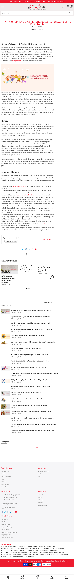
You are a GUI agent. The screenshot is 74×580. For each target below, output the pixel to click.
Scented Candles (32, 546)
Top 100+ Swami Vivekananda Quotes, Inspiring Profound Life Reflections (33, 424)
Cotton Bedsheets (33, 552)
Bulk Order (41, 500)
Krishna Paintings (22, 552)
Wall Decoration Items (46, 552)
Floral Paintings (64, 554)
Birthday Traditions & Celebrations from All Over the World (29, 367)
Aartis (39, 474)
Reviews (40, 502)
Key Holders (14, 550)
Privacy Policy (5, 524)
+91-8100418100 (9, 508)
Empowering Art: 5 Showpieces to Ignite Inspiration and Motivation (31, 310)
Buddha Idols (6, 550)
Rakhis (3, 482)
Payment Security (6, 527)
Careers (40, 497)
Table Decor (31, 550)
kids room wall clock (19, 186)
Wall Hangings (53, 550)
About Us (40, 494)
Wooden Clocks (27, 554)
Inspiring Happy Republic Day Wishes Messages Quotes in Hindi (30, 323)
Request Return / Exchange (9, 532)
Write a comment (46, 302)
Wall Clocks (42, 546)
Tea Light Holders (29, 556)
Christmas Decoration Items (8, 546)
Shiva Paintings (7, 554)
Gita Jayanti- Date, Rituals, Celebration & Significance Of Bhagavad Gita (33, 342)
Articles (34, 30)
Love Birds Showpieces (42, 550)
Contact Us (4, 519)
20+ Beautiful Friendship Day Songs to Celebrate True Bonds (29, 354)
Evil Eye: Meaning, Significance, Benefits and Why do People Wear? (31, 380)
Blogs (39, 476)
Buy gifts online (17, 61)
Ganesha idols (20, 195)
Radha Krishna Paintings (9, 552)
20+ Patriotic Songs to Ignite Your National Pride (26, 348)
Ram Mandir (5, 487)
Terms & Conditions (7, 537)
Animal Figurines (7, 556)
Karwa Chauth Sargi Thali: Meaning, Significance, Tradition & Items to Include (34, 373)
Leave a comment (47, 239)
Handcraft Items (17, 554)
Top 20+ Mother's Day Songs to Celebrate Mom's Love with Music (30, 317)
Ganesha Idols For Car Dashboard (49, 554)
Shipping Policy (6, 535)
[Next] (52, 277)
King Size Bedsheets (59, 552)
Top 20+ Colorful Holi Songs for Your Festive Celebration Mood (30, 361)
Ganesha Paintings (23, 548)
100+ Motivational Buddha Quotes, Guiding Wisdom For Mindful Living (32, 430)
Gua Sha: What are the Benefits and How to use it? (26, 392)
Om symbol (42, 223)
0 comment (40, 30)
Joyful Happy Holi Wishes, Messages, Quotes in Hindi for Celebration (32, 329)
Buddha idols (29, 195)
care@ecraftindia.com (11, 503)
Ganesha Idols (33, 548)
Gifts (2, 479)
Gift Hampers (5, 484)
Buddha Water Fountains (46, 548)
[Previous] (4, 277)
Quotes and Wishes (43, 471)
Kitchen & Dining (6, 476)
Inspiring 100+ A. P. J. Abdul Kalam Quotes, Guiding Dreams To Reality (32, 418)
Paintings (4, 474)
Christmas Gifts (22, 546)
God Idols (35, 554)
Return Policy (5, 529)
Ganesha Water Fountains (9, 548)
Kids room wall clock (11, 241)
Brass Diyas (23, 550)
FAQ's (3, 521)
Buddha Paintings (59, 548)
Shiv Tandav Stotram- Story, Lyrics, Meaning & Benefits (27, 335)
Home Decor (5, 471)
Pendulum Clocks (51, 546)
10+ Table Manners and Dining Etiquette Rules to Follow (28, 399)
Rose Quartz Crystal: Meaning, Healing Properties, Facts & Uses (30, 386)
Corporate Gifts (42, 505)
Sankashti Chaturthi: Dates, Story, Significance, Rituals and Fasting (31, 411)
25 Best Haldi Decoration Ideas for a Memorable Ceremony (29, 405)
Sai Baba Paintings (18, 556)
